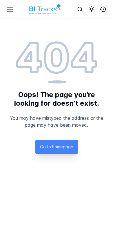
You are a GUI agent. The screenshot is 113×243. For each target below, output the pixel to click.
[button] (91, 9)
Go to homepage (56, 146)
